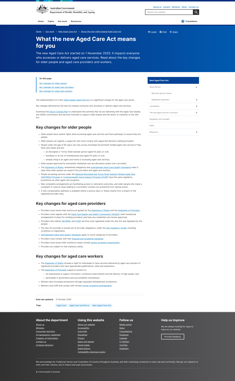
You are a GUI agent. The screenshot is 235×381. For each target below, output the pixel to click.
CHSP (78, 221)
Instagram (124, 348)
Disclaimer (82, 335)
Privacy (81, 338)
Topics (51, 21)
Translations (191, 21)
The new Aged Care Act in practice (164, 113)
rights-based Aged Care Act (77, 100)
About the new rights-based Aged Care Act (101, 31)
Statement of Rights (54, 167)
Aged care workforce (79, 305)
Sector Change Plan (59, 111)
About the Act (155, 87)
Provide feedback (172, 336)
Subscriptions (84, 348)
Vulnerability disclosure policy (92, 352)
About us (157, 7)
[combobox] (169, 12)
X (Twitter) (124, 341)
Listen (154, 32)
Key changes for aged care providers (56, 87)
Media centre (125, 324)
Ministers (176, 7)
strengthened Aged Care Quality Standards (111, 167)
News (184, 7)
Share (175, 32)
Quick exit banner (86, 341)
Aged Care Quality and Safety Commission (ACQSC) (95, 214)
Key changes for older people (53, 83)
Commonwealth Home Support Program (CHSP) (85, 177)
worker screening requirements (105, 242)
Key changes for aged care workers (55, 91)
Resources (76, 21)
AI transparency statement (48, 335)
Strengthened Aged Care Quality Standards (61, 235)
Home (41, 21)
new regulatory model (116, 228)
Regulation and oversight (160, 119)
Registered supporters (160, 100)
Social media (84, 345)
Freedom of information (47, 338)
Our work (62, 21)
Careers (166, 7)
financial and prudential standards (87, 238)
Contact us (193, 7)
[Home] (65, 9)
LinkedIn (123, 338)
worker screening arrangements (97, 285)
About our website (86, 324)
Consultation (154, 106)
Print (164, 32)
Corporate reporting (45, 331)
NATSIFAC (66, 221)
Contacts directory (44, 345)
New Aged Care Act (67, 31)
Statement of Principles (129, 210)
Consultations (125, 331)
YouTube (123, 345)
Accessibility (83, 328)
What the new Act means (161, 93)
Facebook (124, 335)
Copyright (82, 331)
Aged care (61, 305)
